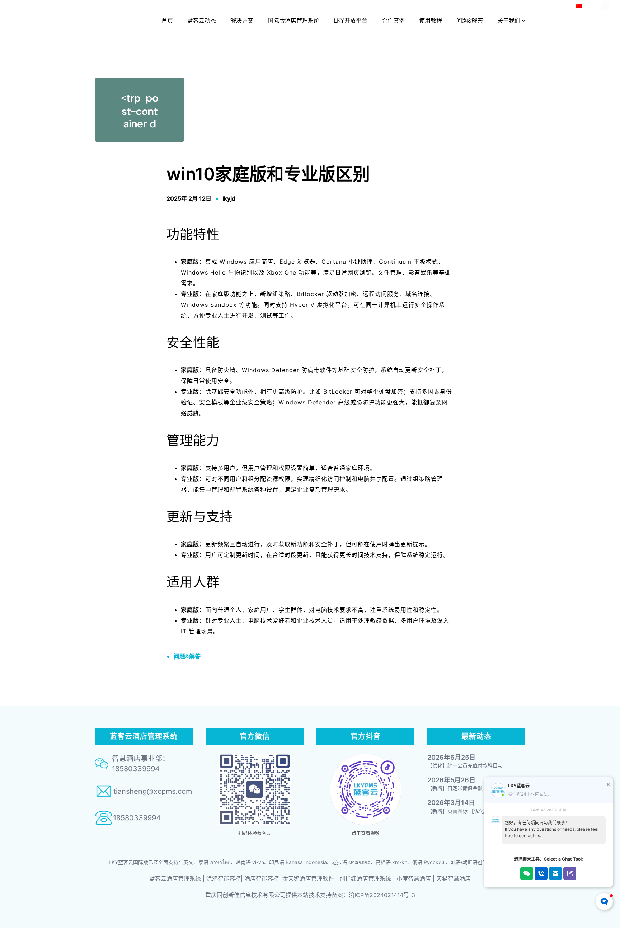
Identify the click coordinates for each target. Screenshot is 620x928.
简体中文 (593, 6)
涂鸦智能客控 (223, 878)
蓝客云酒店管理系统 (175, 878)
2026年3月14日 (451, 802)
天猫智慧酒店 (453, 878)
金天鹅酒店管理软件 (308, 878)
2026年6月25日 (451, 757)
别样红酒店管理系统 (365, 878)
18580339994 (137, 818)
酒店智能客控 (261, 878)
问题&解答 (187, 656)
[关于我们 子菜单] (523, 20)
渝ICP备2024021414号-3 (382, 895)
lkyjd (228, 198)
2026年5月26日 (451, 780)
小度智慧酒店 (413, 878)
